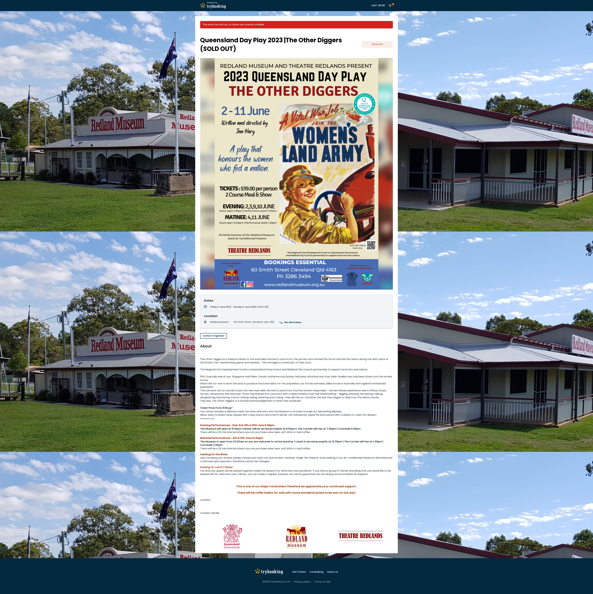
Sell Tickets (299, 572)
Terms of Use (322, 582)
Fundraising (316, 572)
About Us (332, 572)
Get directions (292, 322)
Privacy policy (302, 582)
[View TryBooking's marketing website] (269, 572)
